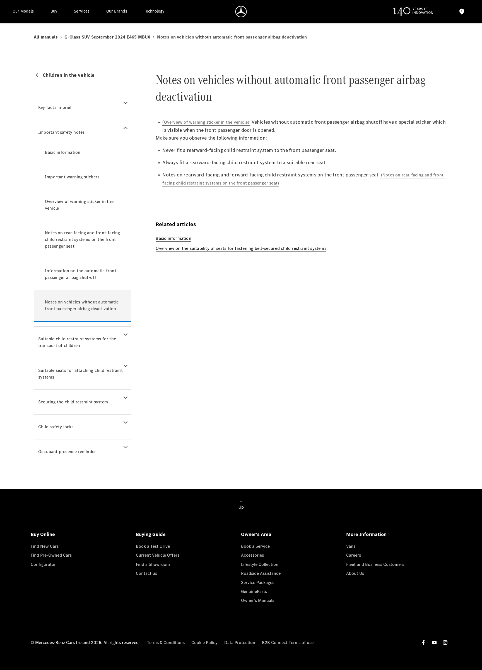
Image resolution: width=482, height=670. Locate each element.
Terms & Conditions (166, 642)
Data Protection (239, 642)
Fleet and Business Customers (375, 564)
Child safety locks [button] (56, 427)
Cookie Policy (204, 642)
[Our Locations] (462, 11)
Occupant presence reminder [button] (67, 451)
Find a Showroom (153, 564)
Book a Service (255, 546)
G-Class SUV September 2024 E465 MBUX (107, 37)
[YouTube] (434, 642)
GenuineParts (254, 591)
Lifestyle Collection (259, 564)
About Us (355, 573)
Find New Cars (45, 546)
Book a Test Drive (153, 546)
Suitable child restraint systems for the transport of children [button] (77, 342)
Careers (353, 555)
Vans (350, 546)
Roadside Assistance (261, 573)
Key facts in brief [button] (55, 107)
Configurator (43, 564)
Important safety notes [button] (61, 132)
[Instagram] (445, 642)
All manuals (46, 37)
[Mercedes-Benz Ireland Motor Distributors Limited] (241, 11)
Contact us (146, 573)
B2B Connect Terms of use (288, 642)
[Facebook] (423, 642)
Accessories (252, 555)
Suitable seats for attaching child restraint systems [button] (80, 373)
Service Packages (257, 582)
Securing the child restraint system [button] (73, 402)
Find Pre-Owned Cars (51, 555)
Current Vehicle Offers (157, 555)
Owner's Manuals (257, 600)
